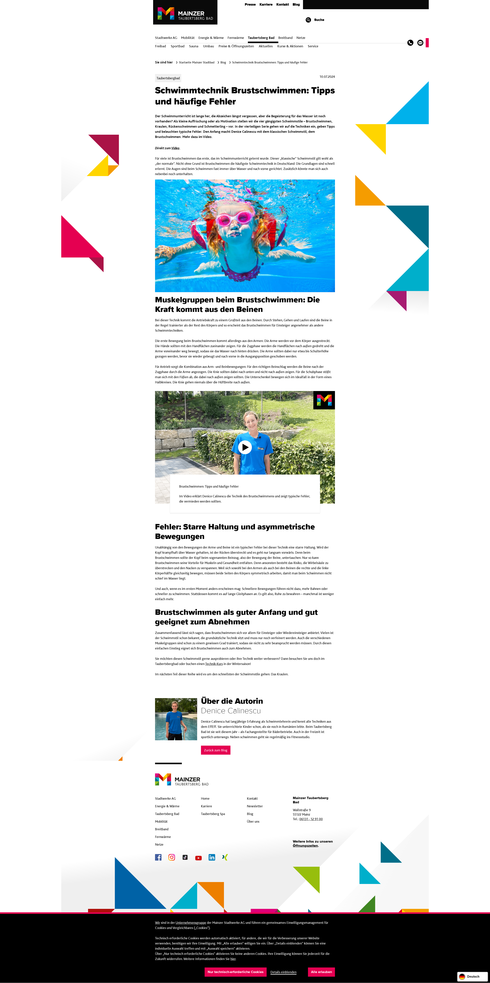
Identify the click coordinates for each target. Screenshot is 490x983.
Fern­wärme (236, 37)
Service (313, 46)
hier (233, 959)
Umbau (208, 46)
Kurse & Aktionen (290, 46)
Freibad (160, 46)
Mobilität (188, 37)
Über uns (253, 821)
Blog (296, 4)
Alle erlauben (321, 972)
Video (175, 148)
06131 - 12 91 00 (311, 819)
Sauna (193, 46)
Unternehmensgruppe (191, 923)
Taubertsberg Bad (261, 37)
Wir (157, 923)
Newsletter (255, 806)
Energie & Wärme (211, 37)
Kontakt (282, 4)
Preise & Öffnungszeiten (236, 46)
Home (205, 798)
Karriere (266, 4)
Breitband (161, 829)
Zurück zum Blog (215, 750)
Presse (250, 4)
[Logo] (181, 776)
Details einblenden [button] (283, 972)
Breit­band (285, 37)
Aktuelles (266, 46)
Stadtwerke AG (166, 37)
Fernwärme (163, 837)
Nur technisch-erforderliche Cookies (236, 972)
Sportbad (178, 46)
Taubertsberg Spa (213, 814)
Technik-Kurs (214, 664)
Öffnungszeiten (305, 846)
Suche (318, 20)
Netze (300, 37)
